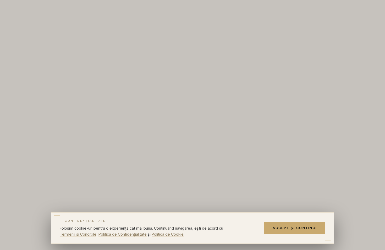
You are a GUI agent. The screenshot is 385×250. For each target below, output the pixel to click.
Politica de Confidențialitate (122, 234)
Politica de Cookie (168, 234)
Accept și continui (295, 228)
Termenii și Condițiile (78, 234)
